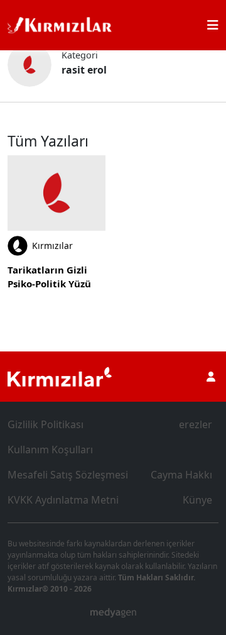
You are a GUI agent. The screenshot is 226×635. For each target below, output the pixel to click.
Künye (197, 500)
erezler (195, 424)
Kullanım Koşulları (50, 449)
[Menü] (212, 25)
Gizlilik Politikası (45, 424)
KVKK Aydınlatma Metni (63, 500)
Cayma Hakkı (181, 475)
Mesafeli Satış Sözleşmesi (68, 475)
